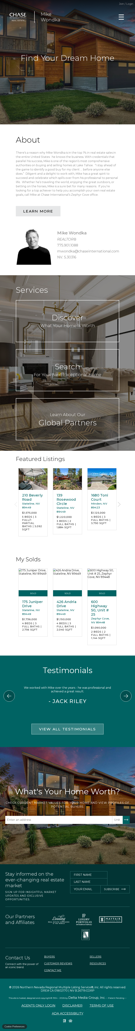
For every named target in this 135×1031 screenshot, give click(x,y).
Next (119, 504)
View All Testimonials (67, 729)
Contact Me (52, 970)
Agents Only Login (38, 1006)
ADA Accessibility (67, 1013)
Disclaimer (72, 1006)
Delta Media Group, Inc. (86, 998)
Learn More (38, 211)
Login (129, 3)
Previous (15, 504)
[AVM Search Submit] (126, 820)
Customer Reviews (58, 963)
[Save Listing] (42, 474)
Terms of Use (101, 1006)
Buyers (49, 956)
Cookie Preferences (15, 1026)
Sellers (95, 956)
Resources (98, 963)
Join (121, 3)
